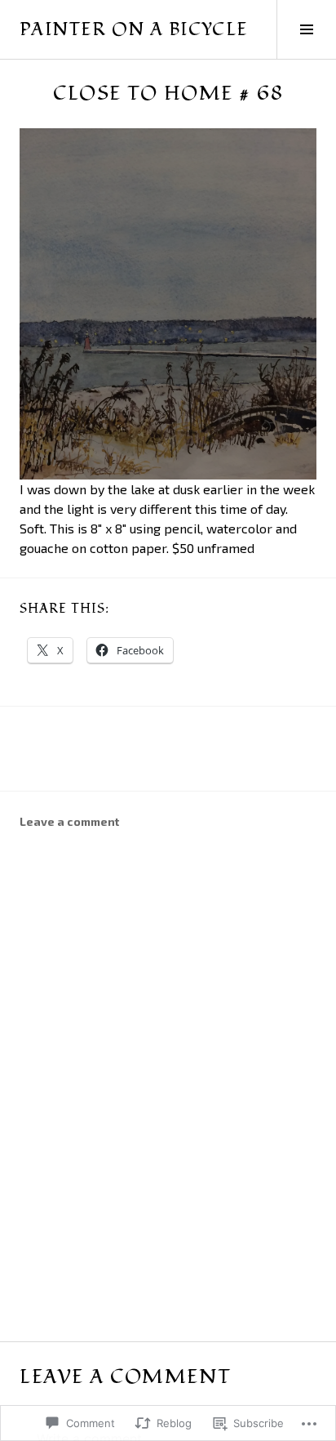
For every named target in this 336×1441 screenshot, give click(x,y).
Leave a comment (69, 821)
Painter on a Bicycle (134, 29)
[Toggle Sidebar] (306, 29)
